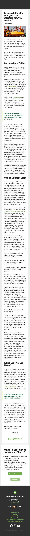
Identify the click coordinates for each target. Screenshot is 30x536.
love (22, 438)
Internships (15, 512)
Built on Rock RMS (15, 506)
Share (16, 433)
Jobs (15, 514)
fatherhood (16, 438)
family (9, 438)
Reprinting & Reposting (15, 521)
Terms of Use (15, 518)
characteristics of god (15, 439)
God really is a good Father (14, 385)
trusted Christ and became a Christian (14, 211)
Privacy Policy (15, 516)
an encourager (18, 97)
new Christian (13, 86)
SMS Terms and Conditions (15, 519)
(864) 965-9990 (15, 503)
